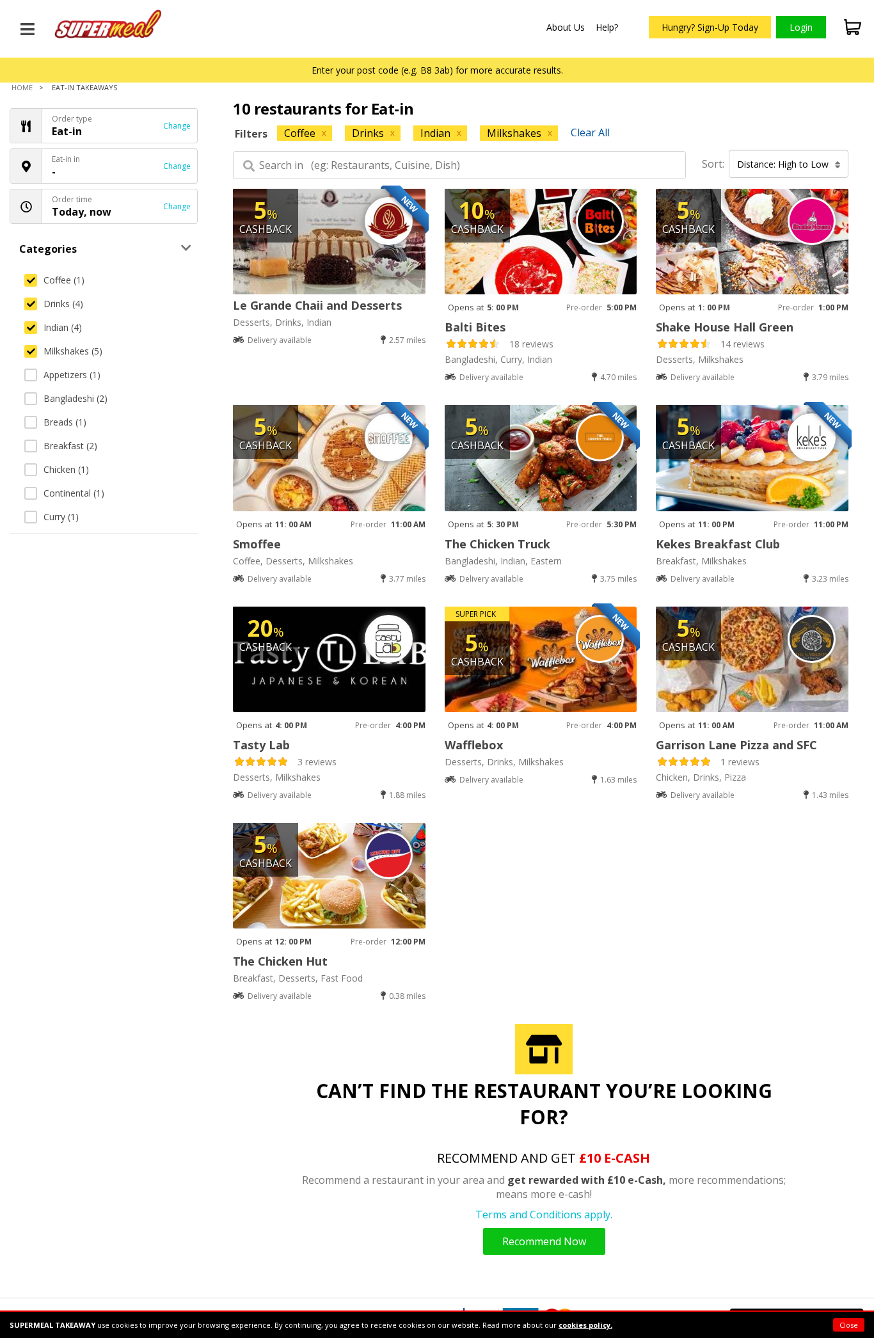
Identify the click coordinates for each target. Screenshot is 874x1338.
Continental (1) (74, 493)
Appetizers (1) (72, 375)
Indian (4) (63, 327)
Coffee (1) (64, 280)
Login (801, 27)
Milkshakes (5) (73, 351)
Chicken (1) (66, 469)
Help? (607, 27)
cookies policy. (585, 1325)
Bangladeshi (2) (75, 398)
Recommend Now (544, 1241)
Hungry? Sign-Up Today (710, 27)
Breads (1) (65, 422)
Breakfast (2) (70, 446)
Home (22, 87)
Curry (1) (61, 517)
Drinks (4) (63, 304)
